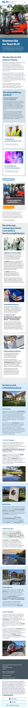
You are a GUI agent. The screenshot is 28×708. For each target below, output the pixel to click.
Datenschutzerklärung (8, 695)
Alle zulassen (14, 698)
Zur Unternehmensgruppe (8, 220)
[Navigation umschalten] (24, 2)
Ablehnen (14, 702)
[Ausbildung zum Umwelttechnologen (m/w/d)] (14, 130)
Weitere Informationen (8, 207)
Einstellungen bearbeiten (14, 705)
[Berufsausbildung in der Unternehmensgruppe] (14, 157)
